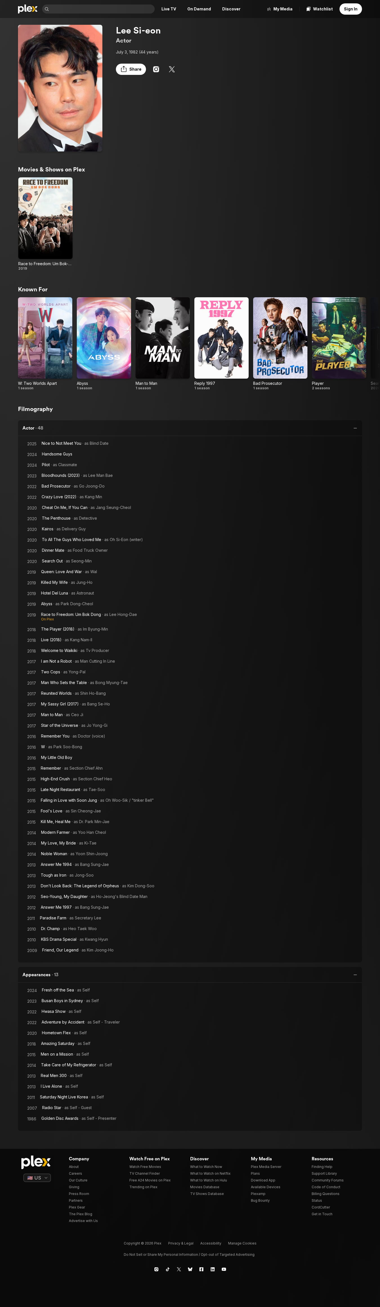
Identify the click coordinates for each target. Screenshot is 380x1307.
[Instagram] (156, 69)
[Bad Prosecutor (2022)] (280, 344)
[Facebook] (201, 1269)
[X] (171, 69)
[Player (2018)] (339, 344)
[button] (131, 69)
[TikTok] (167, 1269)
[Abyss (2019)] (104, 344)
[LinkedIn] (212, 1269)
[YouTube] (224, 1269)
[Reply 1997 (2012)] (221, 344)
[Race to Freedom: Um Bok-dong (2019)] (45, 224)
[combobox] (102, 9)
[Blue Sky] (190, 1269)
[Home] (28, 9)
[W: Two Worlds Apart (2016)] (45, 344)
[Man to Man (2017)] (163, 344)
